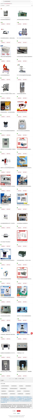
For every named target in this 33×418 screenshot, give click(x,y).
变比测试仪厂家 (4, 402)
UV (19, 381)
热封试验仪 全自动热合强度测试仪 (23, 204)
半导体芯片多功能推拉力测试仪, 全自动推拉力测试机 (10, 93)
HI (8, 381)
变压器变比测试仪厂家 (13, 398)
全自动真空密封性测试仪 (21, 297)
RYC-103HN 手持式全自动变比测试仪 (24, 38)
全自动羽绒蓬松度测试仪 (21, 93)
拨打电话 (8, 42)
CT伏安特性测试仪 (26, 391)
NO (13, 381)
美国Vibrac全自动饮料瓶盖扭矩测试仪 (7, 167)
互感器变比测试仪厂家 (7, 399)
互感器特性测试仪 (11, 391)
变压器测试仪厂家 (12, 397)
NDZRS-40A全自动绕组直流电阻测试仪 (8, 130)
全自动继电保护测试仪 (5, 204)
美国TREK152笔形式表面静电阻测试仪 (24, 315)
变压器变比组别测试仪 (13, 388)
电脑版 (18, 413)
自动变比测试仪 (14, 385)
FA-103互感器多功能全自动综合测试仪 (24, 186)
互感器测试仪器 (20, 393)
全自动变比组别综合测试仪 (5, 315)
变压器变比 (19, 391)
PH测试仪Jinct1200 (20, 352)
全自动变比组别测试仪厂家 (16, 400)
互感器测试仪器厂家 (22, 398)
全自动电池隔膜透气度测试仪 (22, 241)
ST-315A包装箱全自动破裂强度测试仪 (7, 297)
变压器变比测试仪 (4, 388)
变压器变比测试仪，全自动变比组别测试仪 (8, 112)
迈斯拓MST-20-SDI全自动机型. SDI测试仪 (8, 149)
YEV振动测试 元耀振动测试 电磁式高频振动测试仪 (10, 334)
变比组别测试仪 (28, 385)
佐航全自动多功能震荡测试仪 (6, 56)
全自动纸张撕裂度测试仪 (5, 75)
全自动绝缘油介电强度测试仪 (22, 223)
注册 (18, 410)
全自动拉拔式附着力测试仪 (22, 112)
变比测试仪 (21, 385)
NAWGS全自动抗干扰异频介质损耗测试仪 (24, 56)
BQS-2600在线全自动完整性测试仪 (23, 130)
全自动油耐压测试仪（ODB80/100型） (24, 260)
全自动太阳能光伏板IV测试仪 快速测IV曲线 (24, 149)
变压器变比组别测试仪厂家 (26, 400)
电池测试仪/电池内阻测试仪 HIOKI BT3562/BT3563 (10, 352)
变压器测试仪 (28, 393)
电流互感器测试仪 (4, 393)
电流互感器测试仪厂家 (5, 398)
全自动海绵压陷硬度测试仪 (5, 19)
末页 (23, 378)
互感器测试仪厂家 (20, 397)
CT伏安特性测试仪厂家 (6, 400)
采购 (31, 333)
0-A (1, 381)
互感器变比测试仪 (23, 388)
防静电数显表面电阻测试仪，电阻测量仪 (24, 371)
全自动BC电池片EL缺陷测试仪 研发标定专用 (9, 186)
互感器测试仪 (3, 391)
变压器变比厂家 (14, 399)
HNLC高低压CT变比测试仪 (5, 241)
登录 (14, 410)
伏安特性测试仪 (12, 393)
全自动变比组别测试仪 (5, 385)
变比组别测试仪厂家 (27, 397)
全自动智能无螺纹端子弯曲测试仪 (23, 19)
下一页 (20, 378)
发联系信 (3, 24)
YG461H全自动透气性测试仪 (6, 278)
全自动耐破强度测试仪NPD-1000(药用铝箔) (8, 223)
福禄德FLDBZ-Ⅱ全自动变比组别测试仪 (7, 260)
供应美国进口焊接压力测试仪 (6, 371)
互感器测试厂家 (21, 399)
